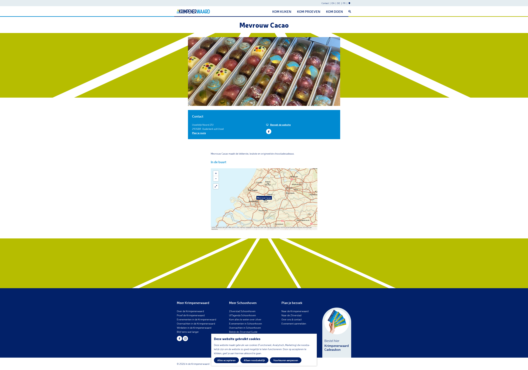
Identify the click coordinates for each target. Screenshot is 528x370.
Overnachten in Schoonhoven (245, 327)
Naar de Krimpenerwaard (295, 311)
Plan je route (199, 133)
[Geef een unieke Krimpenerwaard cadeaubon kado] (336, 333)
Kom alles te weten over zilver (245, 319)
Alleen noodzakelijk (254, 360)
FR (344, 3)
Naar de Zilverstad (291, 315)
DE (338, 3)
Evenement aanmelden (293, 323)
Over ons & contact (291, 319)
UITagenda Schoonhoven (242, 315)
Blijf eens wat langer (188, 331)
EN (333, 3)
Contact (325, 3)
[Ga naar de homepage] (193, 11)
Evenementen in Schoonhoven (245, 323)
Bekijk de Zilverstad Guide (243, 331)
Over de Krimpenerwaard (190, 311)
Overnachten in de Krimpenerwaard (196, 323)
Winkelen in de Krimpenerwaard (194, 327)
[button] (264, 199)
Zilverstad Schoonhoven (242, 311)
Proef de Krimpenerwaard (191, 315)
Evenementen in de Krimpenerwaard (196, 319)
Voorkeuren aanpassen (285, 360)
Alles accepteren (226, 360)
